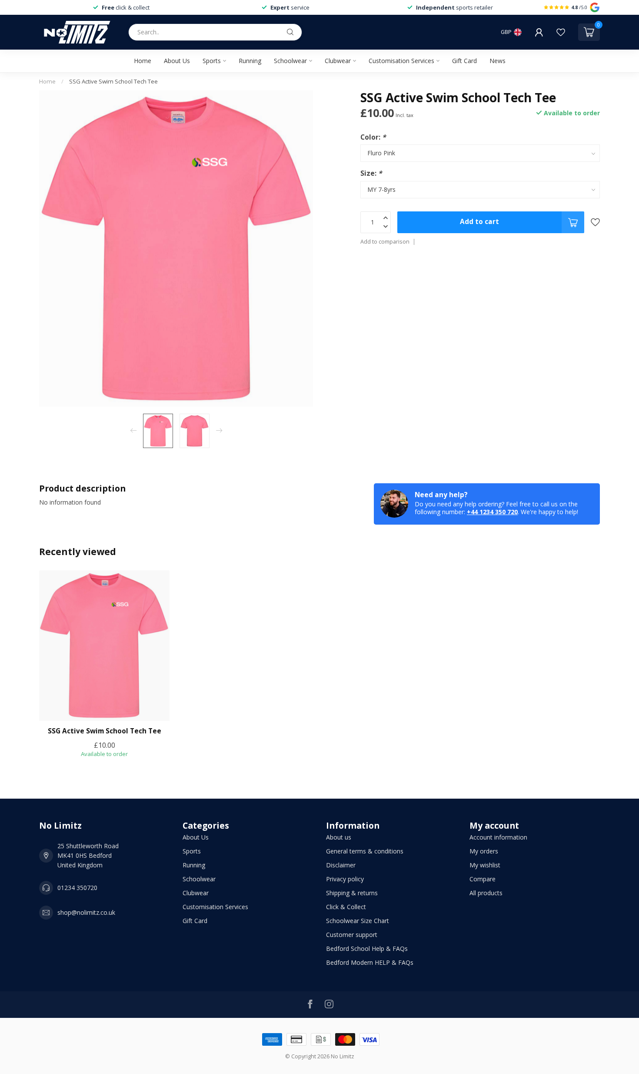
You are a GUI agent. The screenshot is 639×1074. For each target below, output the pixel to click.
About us (338, 837)
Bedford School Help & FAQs (367, 948)
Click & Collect (346, 907)
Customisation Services (401, 61)
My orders (483, 851)
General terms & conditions (364, 851)
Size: (371, 173)
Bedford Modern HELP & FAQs (369, 962)
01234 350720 (77, 887)
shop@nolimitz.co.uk (86, 912)
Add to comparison (384, 241)
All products (486, 893)
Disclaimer (341, 865)
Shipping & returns (352, 893)
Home (142, 61)
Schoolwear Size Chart (357, 921)
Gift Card (464, 61)
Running (250, 61)
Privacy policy (345, 879)
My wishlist (484, 865)
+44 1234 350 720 (492, 512)
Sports (212, 61)
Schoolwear (290, 61)
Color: (373, 137)
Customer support (351, 934)
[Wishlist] (560, 32)
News (497, 61)
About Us (177, 61)
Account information (498, 837)
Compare (482, 879)
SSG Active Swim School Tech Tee (113, 81)
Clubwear (338, 61)
